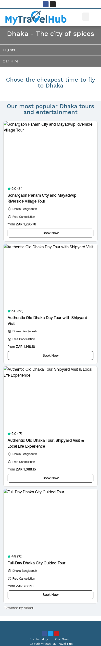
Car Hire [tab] (10, 61)
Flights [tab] (9, 50)
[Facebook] (46, 4)
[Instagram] (53, 4)
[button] (85, 17)
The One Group (59, 639)
